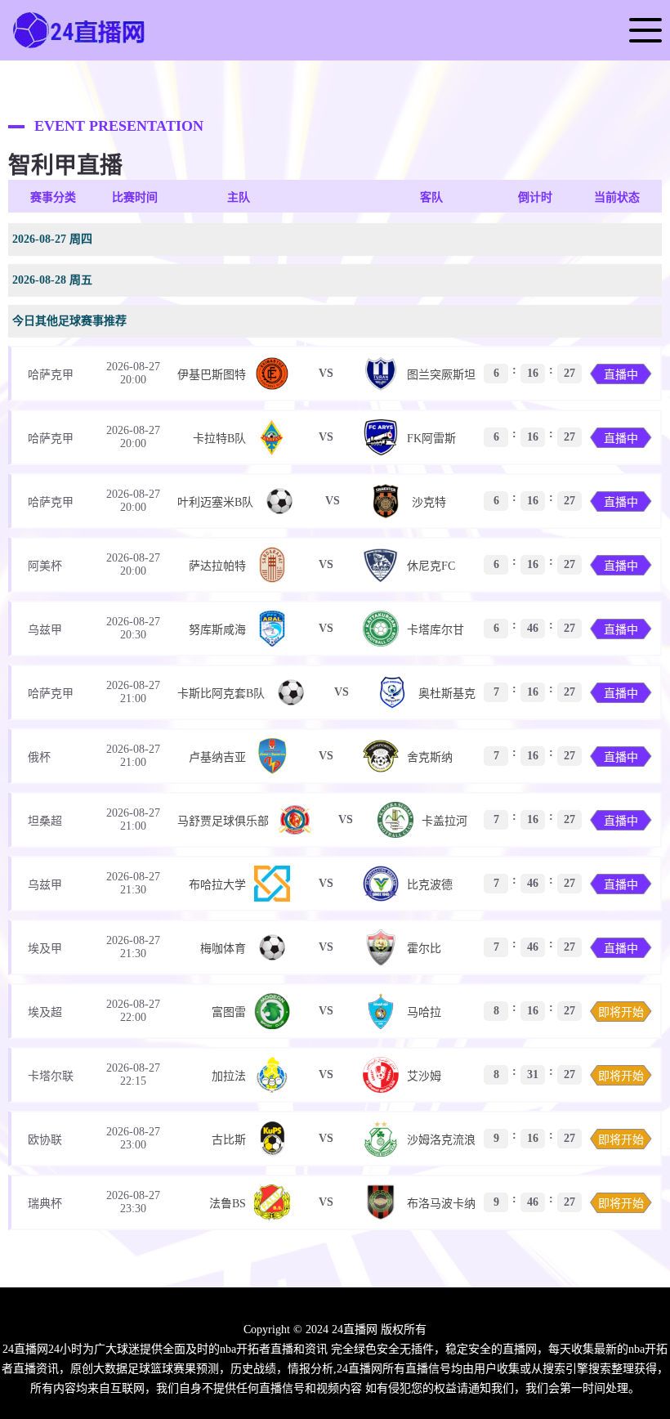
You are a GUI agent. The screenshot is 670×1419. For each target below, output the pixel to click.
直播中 (621, 375)
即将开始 (621, 1012)
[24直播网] (80, 46)
